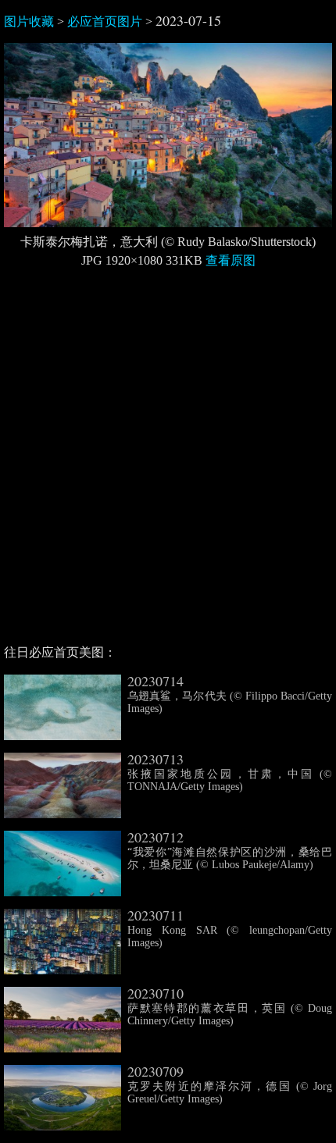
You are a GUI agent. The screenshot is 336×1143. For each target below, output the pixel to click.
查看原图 (231, 260)
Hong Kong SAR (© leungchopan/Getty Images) (229, 929)
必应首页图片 (104, 21)
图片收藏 (29, 21)
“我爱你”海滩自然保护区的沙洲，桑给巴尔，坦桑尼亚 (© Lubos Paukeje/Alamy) (229, 851)
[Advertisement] (168, 463)
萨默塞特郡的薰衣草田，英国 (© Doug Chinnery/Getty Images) (229, 1007)
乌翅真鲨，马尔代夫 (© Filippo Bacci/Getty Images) (229, 695)
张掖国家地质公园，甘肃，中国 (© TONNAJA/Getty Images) (229, 773)
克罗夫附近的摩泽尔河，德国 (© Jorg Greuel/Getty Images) (229, 1085)
